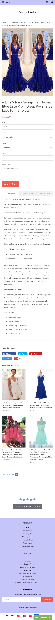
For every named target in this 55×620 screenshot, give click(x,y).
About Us (28, 561)
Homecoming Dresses (27, 534)
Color (4, 133)
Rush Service (7, 143)
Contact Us (27, 564)
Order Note (6, 164)
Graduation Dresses (27, 546)
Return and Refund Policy (27, 573)
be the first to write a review (27, 506)
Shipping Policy (27, 570)
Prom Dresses (27, 531)
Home (4, 23)
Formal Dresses (27, 543)
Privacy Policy (27, 576)
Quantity (5, 153)
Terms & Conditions (27, 580)
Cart (51, 2)
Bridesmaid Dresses (16, 23)
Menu (7, 2)
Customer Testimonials (27, 567)
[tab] (10, 193)
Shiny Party (27, 12)
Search (27, 558)
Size (3, 122)
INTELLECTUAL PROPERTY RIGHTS (27, 583)
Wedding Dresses (27, 537)
